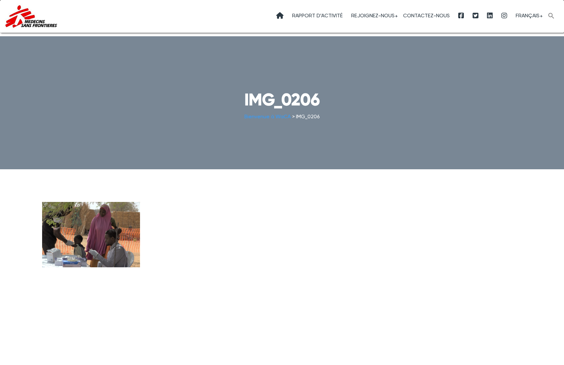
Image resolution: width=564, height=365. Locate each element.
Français (528, 15)
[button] (551, 16)
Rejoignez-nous (373, 15)
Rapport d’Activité (317, 15)
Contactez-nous (426, 15)
